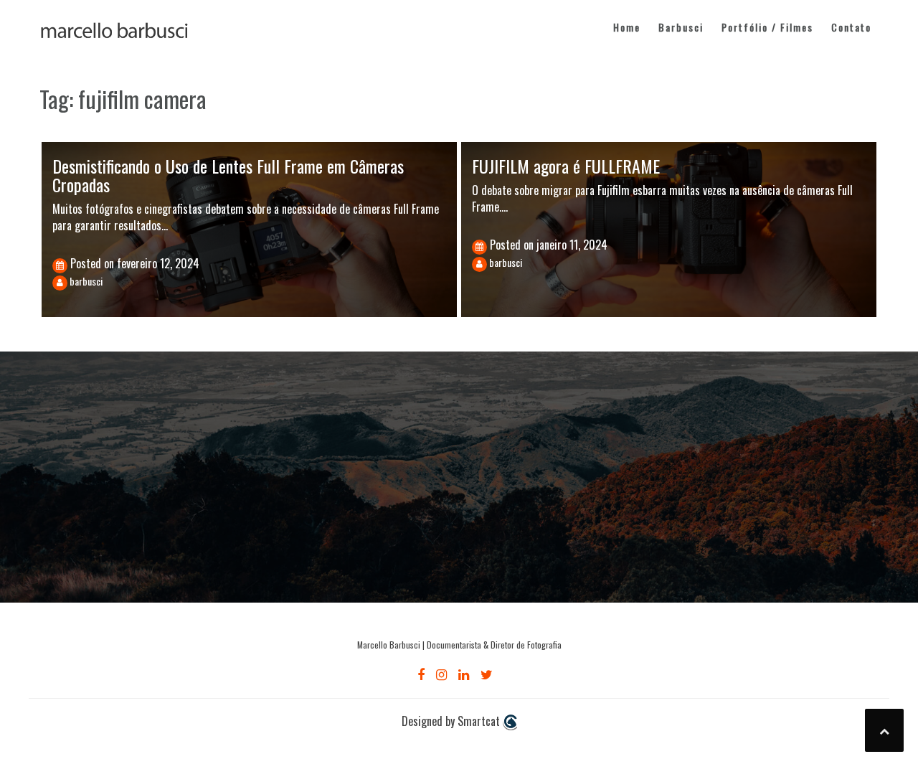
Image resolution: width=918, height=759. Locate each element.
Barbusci (681, 26)
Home (626, 26)
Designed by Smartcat (452, 721)
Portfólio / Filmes (767, 26)
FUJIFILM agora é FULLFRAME (566, 166)
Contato (851, 26)
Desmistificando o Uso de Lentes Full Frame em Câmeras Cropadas (228, 175)
